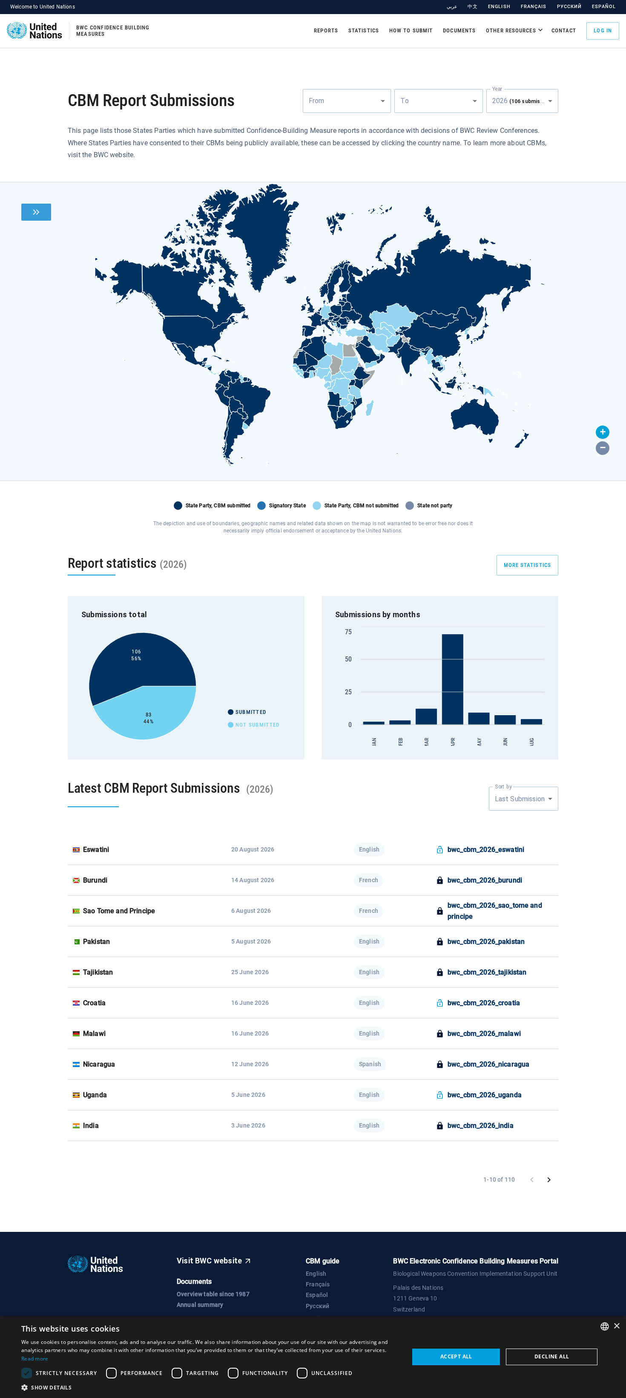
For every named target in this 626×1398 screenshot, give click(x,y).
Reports (326, 30)
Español (604, 6)
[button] (602, 432)
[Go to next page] (548, 1179)
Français (534, 6)
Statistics (363, 30)
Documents (459, 30)
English (499, 6)
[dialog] (313, 1357)
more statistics (527, 565)
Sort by (503, 787)
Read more (35, 1358)
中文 (473, 6)
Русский (569, 6)
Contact (564, 30)
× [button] (616, 1326)
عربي (452, 6)
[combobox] (347, 101)
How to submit (411, 30)
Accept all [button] (456, 1356)
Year (497, 89)
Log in (603, 30)
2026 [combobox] (524, 101)
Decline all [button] (551, 1356)
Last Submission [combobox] (520, 799)
